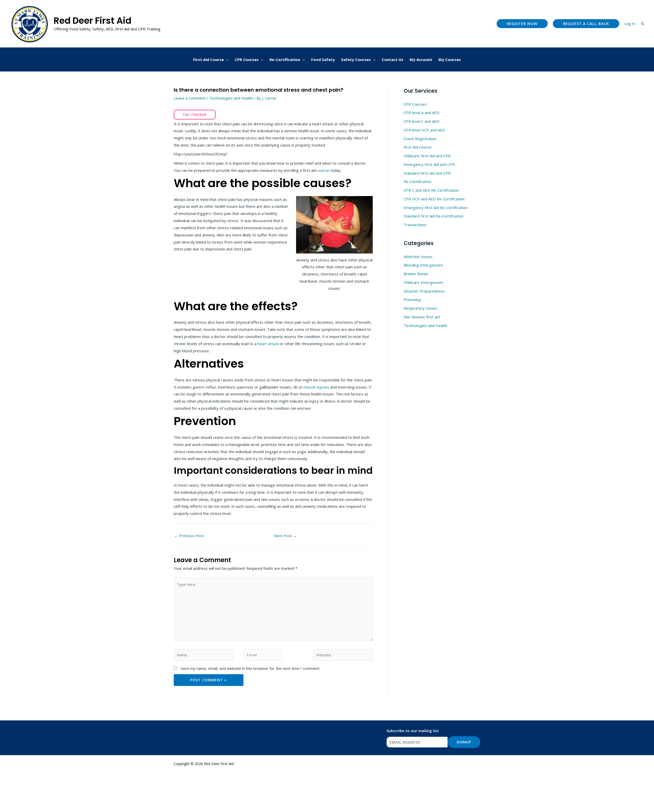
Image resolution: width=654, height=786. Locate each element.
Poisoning (412, 299)
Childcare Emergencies (423, 282)
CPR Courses (415, 104)
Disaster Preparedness (424, 291)
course (323, 170)
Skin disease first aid (422, 316)
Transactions (415, 224)
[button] (522, 23)
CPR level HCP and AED (424, 129)
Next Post (285, 535)
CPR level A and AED (421, 112)
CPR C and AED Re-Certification (431, 190)
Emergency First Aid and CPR (429, 164)
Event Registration (420, 138)
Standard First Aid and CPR (427, 173)
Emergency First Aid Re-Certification (436, 207)
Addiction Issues (418, 256)
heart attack (268, 343)
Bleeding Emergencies (423, 265)
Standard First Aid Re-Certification (433, 216)
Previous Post (189, 535)
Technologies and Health (231, 98)
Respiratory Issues (420, 308)
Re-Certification (417, 181)
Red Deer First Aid (92, 20)
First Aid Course (417, 147)
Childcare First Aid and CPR (427, 155)
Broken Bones (416, 273)
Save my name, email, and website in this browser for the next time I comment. (250, 668)
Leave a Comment (190, 98)
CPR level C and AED (421, 121)
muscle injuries (316, 387)
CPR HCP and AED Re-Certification (434, 198)
